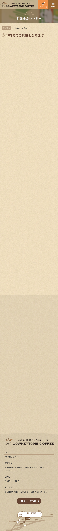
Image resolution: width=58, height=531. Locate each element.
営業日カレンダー (29, 18)
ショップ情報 (30, 501)
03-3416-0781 (11, 456)
